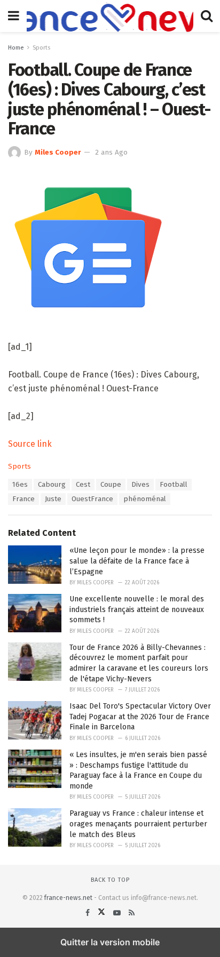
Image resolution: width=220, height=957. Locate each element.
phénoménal (144, 499)
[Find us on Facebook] (88, 913)
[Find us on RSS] (132, 913)
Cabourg (52, 484)
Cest (83, 484)
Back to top (110, 879)
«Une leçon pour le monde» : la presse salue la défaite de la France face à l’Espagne (137, 561)
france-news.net (68, 898)
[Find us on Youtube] (118, 913)
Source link (30, 444)
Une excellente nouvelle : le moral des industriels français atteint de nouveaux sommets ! (136, 609)
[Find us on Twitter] (102, 913)
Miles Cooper (58, 152)
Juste (53, 499)
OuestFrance (92, 499)
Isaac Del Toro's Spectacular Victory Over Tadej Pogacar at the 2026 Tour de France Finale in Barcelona (140, 716)
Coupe (110, 484)
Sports (41, 47)
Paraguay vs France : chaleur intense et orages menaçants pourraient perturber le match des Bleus (138, 824)
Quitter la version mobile (110, 942)
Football (173, 484)
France (23, 499)
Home (16, 47)
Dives (140, 484)
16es (20, 484)
